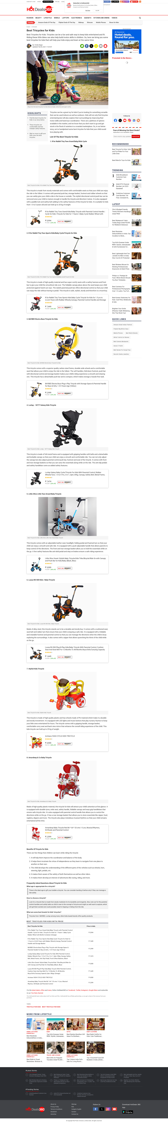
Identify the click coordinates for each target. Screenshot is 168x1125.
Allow (97, 10)
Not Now (87, 10)
